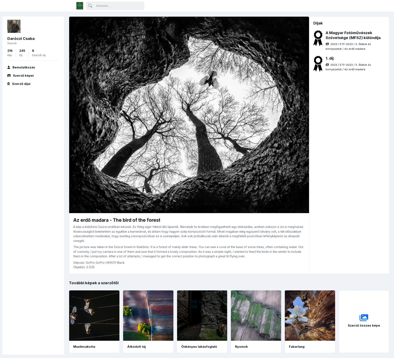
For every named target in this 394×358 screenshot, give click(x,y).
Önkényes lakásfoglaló (199, 347)
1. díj (330, 58)
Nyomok (241, 347)
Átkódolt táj (136, 347)
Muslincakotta (84, 347)
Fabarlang (297, 347)
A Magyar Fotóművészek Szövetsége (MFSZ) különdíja (353, 35)
